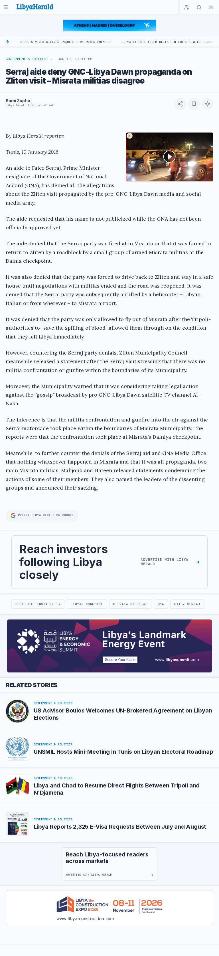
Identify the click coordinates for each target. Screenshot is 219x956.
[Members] (186, 7)
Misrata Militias (130, 604)
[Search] (199, 7)
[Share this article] (180, 104)
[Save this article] (194, 104)
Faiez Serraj (187, 604)
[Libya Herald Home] (35, 7)
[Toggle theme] (211, 7)
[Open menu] (6, 7)
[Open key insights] (207, 104)
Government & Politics (27, 59)
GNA (161, 604)
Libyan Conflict (87, 604)
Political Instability (37, 604)
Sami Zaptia (18, 100)
